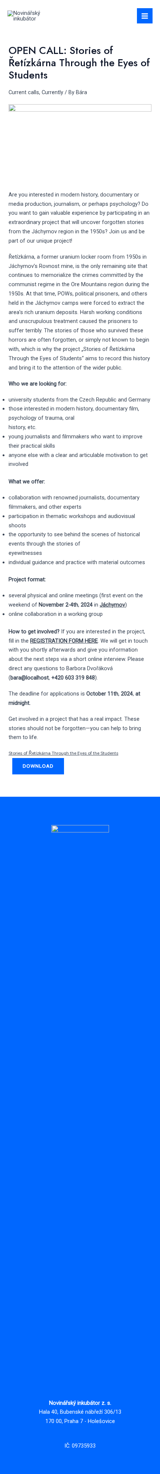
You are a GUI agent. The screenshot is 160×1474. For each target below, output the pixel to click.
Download (38, 766)
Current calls (24, 92)
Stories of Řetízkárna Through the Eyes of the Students (63, 753)
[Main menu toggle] (145, 16)
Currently (52, 92)
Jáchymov (112, 604)
